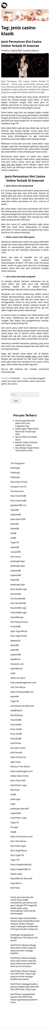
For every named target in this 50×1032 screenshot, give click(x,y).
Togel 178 (14, 860)
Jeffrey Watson (32, 50)
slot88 (13, 538)
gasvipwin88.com (18, 505)
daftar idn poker (17, 678)
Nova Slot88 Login (18, 589)
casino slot (6, 381)
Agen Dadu (15, 762)
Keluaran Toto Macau (20, 766)
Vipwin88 (14, 528)
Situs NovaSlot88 (18, 603)
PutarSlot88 (15, 720)
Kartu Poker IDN (17, 780)
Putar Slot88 (16, 729)
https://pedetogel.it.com (21, 771)
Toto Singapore (17, 463)
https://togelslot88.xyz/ (21, 864)
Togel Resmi (15, 883)
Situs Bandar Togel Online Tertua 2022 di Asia (27, 449)
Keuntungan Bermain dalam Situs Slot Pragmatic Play (25, 423)
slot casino (12, 383)
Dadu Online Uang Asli (25, 960)
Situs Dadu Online (18, 947)
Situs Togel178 (17, 855)
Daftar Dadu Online (19, 776)
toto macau (15, 556)
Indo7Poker (15, 743)
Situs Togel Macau (18, 850)
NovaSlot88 (15, 594)
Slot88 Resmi (16, 710)
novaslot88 (15, 552)
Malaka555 (15, 640)
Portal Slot (15, 378)
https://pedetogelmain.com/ (23, 682)
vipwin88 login (17, 617)
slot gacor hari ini (18, 486)
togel (12, 673)
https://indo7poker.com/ (21, 836)
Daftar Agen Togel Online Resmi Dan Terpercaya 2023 (26, 431)
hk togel (14, 827)
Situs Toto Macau (18, 841)
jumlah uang (31, 356)
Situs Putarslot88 (18, 495)
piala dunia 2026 (17, 519)
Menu (9, 12)
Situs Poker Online (18, 482)
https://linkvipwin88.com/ (22, 692)
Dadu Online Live (18, 757)
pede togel (15, 799)
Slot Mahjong (16, 715)
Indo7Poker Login (18, 785)
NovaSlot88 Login (18, 608)
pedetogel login (17, 561)
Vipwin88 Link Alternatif (21, 878)
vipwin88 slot (16, 668)
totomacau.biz (17, 491)
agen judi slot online (11, 164)
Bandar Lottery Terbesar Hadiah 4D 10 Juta (26, 443)
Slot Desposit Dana (19, 622)
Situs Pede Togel (17, 846)
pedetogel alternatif (19, 808)
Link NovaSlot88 (17, 598)
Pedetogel (15, 468)
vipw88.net (15, 659)
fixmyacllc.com (17, 664)
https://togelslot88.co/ (20, 869)
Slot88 (13, 533)
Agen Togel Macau (18, 631)
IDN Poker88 (16, 752)
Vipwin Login (16, 874)
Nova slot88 (22, 900)
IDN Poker (15, 790)
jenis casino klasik (20, 381)
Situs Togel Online (18, 636)
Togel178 (14, 542)
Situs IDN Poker (17, 973)
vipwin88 (14, 510)
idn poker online (17, 748)
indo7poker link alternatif (22, 706)
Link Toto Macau (17, 687)
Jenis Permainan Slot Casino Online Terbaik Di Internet (21, 44)
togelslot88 (15, 514)
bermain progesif (37, 378)
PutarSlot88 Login (18, 612)
